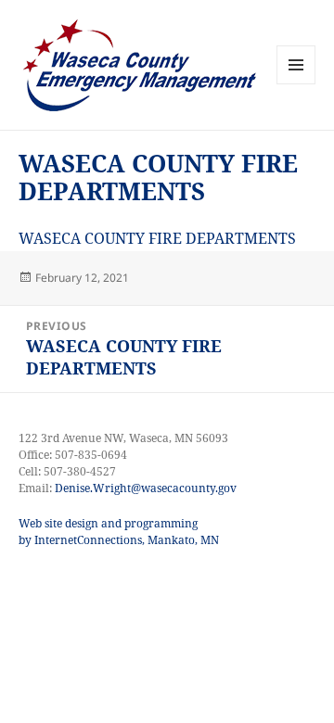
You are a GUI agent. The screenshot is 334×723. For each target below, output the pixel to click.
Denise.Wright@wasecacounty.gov (146, 488)
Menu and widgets (296, 83)
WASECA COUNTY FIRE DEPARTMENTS (157, 238)
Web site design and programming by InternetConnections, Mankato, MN (119, 531)
